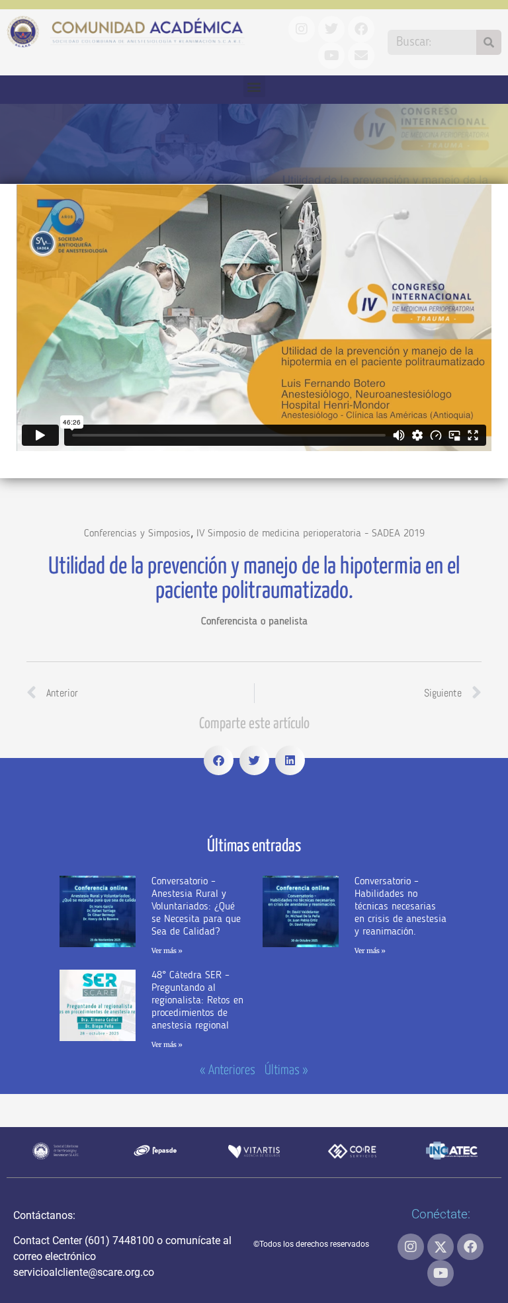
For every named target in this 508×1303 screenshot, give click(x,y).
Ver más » (167, 950)
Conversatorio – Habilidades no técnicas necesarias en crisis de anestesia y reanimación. (400, 907)
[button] (254, 86)
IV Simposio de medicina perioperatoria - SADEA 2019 (310, 533)
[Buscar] (488, 42)
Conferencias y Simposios (137, 533)
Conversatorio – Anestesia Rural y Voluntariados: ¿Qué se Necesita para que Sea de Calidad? (196, 907)
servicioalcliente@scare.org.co (83, 1272)
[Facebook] (470, 1247)
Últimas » (286, 1070)
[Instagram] (411, 1247)
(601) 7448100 (119, 1240)
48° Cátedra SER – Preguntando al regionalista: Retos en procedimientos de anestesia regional (197, 1001)
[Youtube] (440, 1273)
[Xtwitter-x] (440, 1247)
